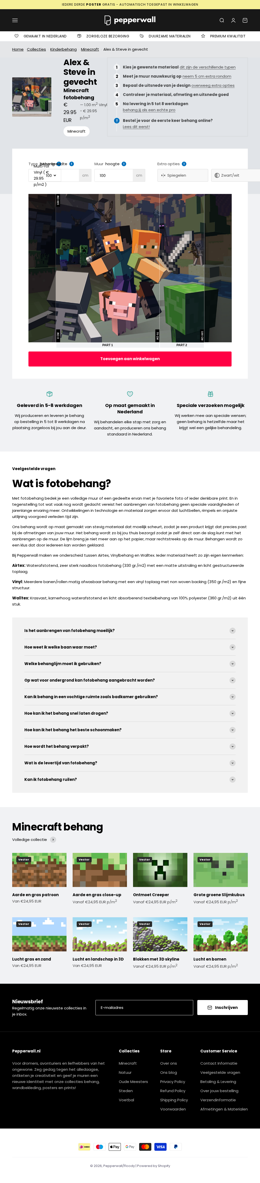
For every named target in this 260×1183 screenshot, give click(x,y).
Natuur (125, 1072)
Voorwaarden (173, 1109)
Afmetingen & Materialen (224, 1109)
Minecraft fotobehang (78, 94)
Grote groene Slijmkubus (219, 894)
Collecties (36, 49)
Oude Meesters (133, 1081)
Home (18, 49)
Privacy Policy (172, 1081)
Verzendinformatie (218, 1100)
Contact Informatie (218, 1063)
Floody (129, 1165)
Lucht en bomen (209, 959)
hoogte (112, 163)
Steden (126, 1090)
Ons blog (168, 1072)
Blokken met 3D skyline (156, 959)
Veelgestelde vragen (220, 1072)
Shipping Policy (174, 1100)
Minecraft (90, 49)
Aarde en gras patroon (35, 894)
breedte (59, 163)
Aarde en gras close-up (97, 894)
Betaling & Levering (218, 1081)
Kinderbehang (63, 49)
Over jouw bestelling (219, 1090)
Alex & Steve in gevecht (125, 49)
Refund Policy (172, 1090)
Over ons (168, 1063)
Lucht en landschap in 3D (98, 959)
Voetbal (126, 1100)
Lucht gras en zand (31, 959)
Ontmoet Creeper (151, 894)
